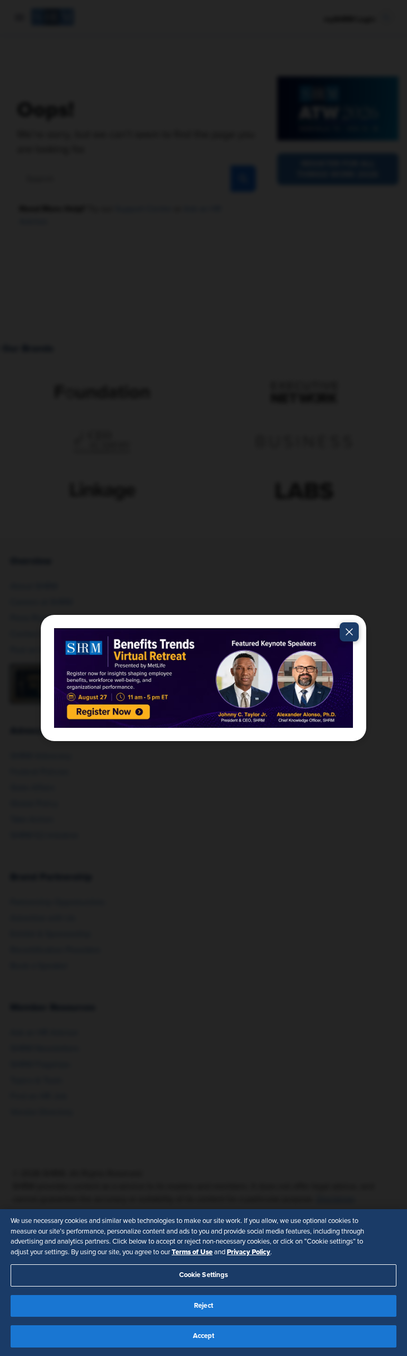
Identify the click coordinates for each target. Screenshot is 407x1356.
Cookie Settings (203, 1275)
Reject (203, 1305)
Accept (204, 1336)
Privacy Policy (248, 1252)
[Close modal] (349, 631)
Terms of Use (192, 1252)
